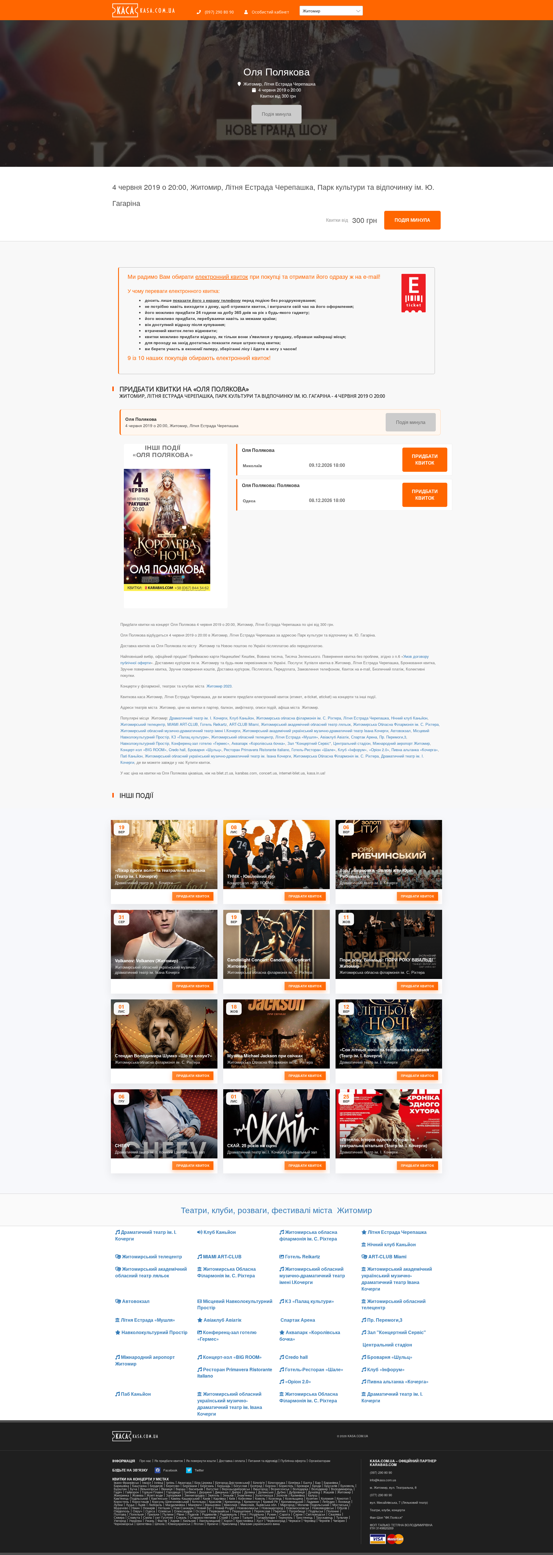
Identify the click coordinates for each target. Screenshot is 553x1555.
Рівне (180, 1514)
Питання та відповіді (262, 1460)
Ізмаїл (146, 1482)
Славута (134, 1517)
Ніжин (135, 1507)
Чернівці (309, 1520)
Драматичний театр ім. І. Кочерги (198, 718)
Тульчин (342, 1517)
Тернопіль (285, 1517)
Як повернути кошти (201, 1460)
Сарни (297, 1514)
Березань (207, 1485)
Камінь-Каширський (185, 1498)
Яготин (199, 1523)
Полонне (332, 1511)
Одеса (249, 500)
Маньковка (213, 1504)
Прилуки (153, 1514)
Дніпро (236, 1492)
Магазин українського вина (260, 1523)
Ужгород (120, 1520)
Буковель (347, 1485)
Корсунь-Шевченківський (170, 1501)
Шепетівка (144, 1523)
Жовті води (155, 1495)
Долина (249, 1492)
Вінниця (167, 1488)
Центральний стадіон (351, 743)
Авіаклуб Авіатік (334, 737)
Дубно (281, 1492)
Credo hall (177, 749)
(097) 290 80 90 (219, 12)
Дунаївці (314, 1492)
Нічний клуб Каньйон (409, 718)
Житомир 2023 (218, 686)
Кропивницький (292, 1501)
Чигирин (339, 1520)
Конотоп (343, 1498)
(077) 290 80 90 (381, 1495)
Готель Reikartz (213, 724)
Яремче (212, 1523)
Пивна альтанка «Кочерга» (414, 749)
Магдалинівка (175, 1504)
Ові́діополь (122, 1511)
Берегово (172, 1485)
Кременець (233, 1501)
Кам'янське (159, 1498)
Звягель (213, 1495)
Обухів (342, 1507)
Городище (173, 1492)
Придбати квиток (425, 459)
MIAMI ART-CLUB (182, 724)
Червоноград (275, 1520)
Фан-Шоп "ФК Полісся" (386, 1517)
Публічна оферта (293, 1460)
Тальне (247, 1517)
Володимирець (342, 1488)
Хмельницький (209, 1520)
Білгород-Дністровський (232, 1482)
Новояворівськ (323, 1507)
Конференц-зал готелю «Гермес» (200, 743)
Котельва (199, 1501)
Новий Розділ (224, 1507)
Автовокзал (401, 730)
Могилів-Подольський (313, 1504)
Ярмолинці (229, 1523)
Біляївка (294, 1482)
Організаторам (319, 1460)
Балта (307, 1482)
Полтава (120, 1514)
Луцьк (130, 1504)
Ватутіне (212, 1488)
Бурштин (120, 1488)
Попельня (136, 1514)
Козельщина (294, 1498)
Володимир (319, 1488)
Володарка (300, 1488)
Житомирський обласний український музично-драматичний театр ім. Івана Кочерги (218, 756)
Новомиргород (272, 1507)
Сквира (119, 1517)
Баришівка (121, 1485)
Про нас (145, 1460)
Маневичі (195, 1504)
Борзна (270, 1485)
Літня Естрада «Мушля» (296, 737)
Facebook (169, 1470)
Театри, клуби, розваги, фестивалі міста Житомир (276, 1209)
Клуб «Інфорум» (352, 749)
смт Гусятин (164, 1517)
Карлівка (219, 1498)
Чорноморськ (123, 1523)
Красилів (215, 1501)
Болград (256, 1485)
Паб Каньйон (131, 756)
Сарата (284, 1514)
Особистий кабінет (270, 12)
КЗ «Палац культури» (190, 737)
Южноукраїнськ (179, 1523)
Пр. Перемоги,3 (392, 737)
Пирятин (279, 1511)
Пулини (167, 1514)
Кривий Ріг (270, 1501)
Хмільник (189, 1520)
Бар (318, 1482)
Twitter (199, 1470)
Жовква (137, 1495)
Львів (141, 1504)
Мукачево (121, 1507)
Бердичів (156, 1485)
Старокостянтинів (203, 1517)
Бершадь (223, 1485)
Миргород (287, 1504)
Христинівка (244, 1520)
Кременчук (252, 1501)
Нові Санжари (183, 1507)
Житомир (344, 1492)
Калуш (312, 1495)
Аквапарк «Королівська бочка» (258, 743)
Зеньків (228, 1495)
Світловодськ (315, 1514)
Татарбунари (265, 1517)
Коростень (121, 1501)
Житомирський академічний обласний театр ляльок (306, 724)
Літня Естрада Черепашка (366, 718)
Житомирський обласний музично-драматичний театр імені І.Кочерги (180, 730)
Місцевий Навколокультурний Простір (234, 1304)
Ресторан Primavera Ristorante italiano (256, 749)
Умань (149, 1520)
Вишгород (260, 1488)
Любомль (155, 1504)
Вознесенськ (280, 1488)
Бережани (190, 1485)
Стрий (223, 1517)
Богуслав (240, 1485)
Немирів (149, 1507)
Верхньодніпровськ (236, 1488)
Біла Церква (203, 1482)
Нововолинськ (247, 1507)
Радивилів (209, 1514)
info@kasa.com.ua (383, 1480)
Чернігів (324, 1520)
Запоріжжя (173, 1495)
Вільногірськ (149, 1488)
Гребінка (190, 1492)
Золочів (281, 1495)
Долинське (266, 1492)
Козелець (275, 1498)
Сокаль (181, 1517)
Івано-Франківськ (126, 1482)
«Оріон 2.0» (379, 749)
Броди (316, 1485)
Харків (174, 1520)
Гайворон (132, 1492)
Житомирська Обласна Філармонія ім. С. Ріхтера (396, 724)
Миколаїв (252, 465)
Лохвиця (344, 1501)
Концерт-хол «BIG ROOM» (143, 749)
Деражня (205, 1492)
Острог (201, 1511)
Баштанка (139, 1485)
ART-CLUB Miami (244, 724)
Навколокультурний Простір (144, 743)
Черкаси (294, 1520)
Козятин (312, 1498)
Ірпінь (170, 1482)
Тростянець (304, 1517)
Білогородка (276, 1482)
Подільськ (315, 1511)
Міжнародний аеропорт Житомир (401, 743)
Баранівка (331, 1482)
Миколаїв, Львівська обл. (258, 1504)
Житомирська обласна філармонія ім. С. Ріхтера (298, 718)
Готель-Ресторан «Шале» (313, 749)
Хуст (259, 1520)
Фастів (162, 1520)
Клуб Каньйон (242, 718)
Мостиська (340, 1504)
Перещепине (241, 1511)
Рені (243, 1514)
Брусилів (330, 1485)
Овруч (137, 1511)
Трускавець (324, 1517)
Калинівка (298, 1495)
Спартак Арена (364, 737)
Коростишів (140, 1501)
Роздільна (256, 1514)
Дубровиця (297, 1492)
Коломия (327, 1498)
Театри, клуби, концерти (387, 1510)
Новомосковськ (297, 1507)
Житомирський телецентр (142, 724)
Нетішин (164, 1507)
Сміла (147, 1517)
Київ (232, 1498)
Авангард (184, 1482)
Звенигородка (194, 1495)
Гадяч (118, 1492)
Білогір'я (259, 1482)
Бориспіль (286, 1485)
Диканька (221, 1492)
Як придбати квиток (168, 1460)
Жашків (328, 1492)
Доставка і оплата (232, 1460)
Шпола (159, 1523)
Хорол (228, 1520)
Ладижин (312, 1501)
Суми (235, 1517)
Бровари (303, 1485)
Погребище (297, 1511)
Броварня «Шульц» (204, 749)
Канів (206, 1498)
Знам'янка (244, 1495)
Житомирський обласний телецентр (242, 737)
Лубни (118, 1504)
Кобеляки (245, 1498)
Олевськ (164, 1511)
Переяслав (262, 1511)
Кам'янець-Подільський (131, 1498)
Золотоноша (264, 1495)
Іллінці (158, 1482)
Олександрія (183, 1511)
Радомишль (228, 1514)
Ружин (271, 1514)
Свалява (334, 1514)
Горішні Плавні (152, 1492)
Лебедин (328, 1501)
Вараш (180, 1488)
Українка (135, 1520)
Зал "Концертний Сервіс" (309, 743)
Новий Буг (204, 1507)
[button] (331, 11)
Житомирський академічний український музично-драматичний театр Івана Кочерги (315, 730)
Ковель (260, 1498)
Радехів (193, 1514)
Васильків (196, 1488)
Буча (133, 1488)
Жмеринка (121, 1495)
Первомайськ (219, 1511)
